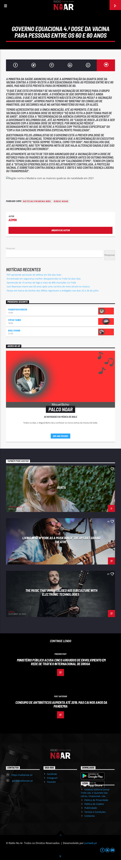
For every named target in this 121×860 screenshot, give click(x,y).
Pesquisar (10, 248)
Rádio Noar (61, 201)
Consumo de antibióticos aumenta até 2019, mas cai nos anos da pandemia (61, 704)
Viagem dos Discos (17, 309)
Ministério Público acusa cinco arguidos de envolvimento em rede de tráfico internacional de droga (61, 662)
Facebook (52, 773)
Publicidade (90, 807)
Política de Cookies (94, 803)
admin (13, 220)
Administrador (15, 506)
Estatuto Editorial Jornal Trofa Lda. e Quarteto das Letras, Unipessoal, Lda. (95, 793)
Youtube (51, 781)
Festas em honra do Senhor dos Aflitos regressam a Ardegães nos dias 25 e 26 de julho (52, 290)
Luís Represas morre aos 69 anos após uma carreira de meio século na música (48, 286)
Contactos (89, 815)
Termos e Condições (95, 811)
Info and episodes (60, 436)
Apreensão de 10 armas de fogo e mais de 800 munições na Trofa (41, 282)
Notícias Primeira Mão (37, 201)
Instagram (52, 777)
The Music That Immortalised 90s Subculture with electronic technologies (61, 592)
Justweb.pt (90, 843)
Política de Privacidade (96, 800)
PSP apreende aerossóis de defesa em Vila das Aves (34, 274)
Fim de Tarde (14, 319)
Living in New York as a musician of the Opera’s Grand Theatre (61, 540)
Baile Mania (14, 330)
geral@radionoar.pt (22, 780)
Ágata (61, 487)
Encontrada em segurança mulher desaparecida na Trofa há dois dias (44, 278)
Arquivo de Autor (60, 230)
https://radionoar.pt (22, 774)
